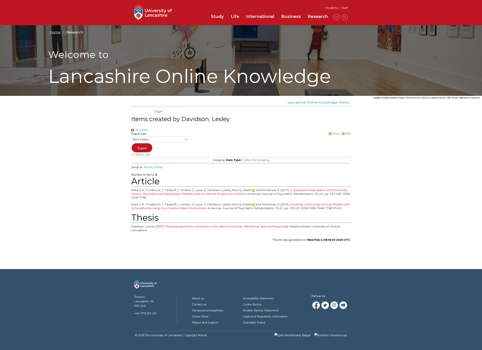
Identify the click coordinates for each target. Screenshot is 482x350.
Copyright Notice (195, 335)
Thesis (158, 167)
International (260, 16)
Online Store (200, 316)
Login (158, 111)
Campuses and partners (207, 310)
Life (235, 16)
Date (246, 160)
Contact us (199, 304)
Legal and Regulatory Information (265, 316)
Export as (138, 134)
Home (55, 32)
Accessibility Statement (258, 298)
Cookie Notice (252, 304)
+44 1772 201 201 (145, 313)
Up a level (140, 130)
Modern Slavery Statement (261, 310)
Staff (345, 8)
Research (318, 16)
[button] (142, 147)
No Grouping (260, 160)
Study (217, 16)
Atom (336, 133)
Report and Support (205, 322)
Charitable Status (254, 322)
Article (148, 167)
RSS (348, 133)
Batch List (143, 154)
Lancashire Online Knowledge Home (318, 102)
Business (291, 16)
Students (332, 8)
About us (198, 298)
